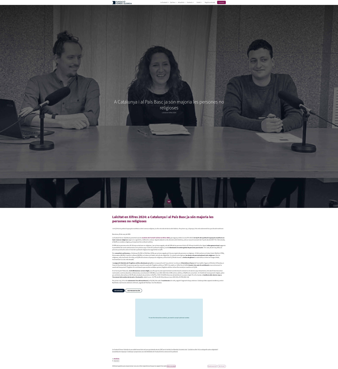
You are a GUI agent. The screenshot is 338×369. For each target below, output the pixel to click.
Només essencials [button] (212, 366)
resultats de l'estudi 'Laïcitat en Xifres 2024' (156, 238)
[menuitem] (164, 2)
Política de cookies (171, 366)
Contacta (221, 2)
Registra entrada (210, 2)
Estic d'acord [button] (221, 366)
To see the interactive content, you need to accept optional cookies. (169, 318)
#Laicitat (116, 361)
